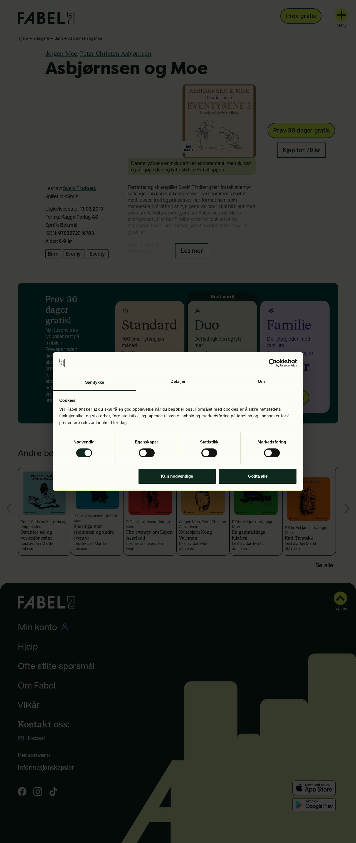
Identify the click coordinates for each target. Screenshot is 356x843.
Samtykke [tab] (94, 382)
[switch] (147, 452)
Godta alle (258, 476)
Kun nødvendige (177, 476)
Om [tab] (261, 381)
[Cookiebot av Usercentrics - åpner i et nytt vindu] (272, 363)
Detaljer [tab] (178, 381)
